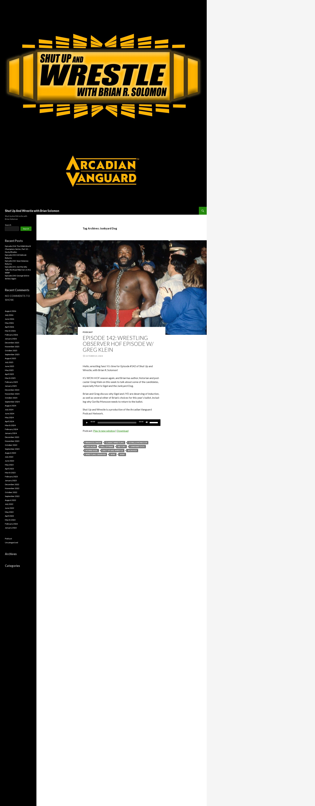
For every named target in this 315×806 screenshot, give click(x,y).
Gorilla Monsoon (138, 442)
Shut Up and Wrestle (112, 450)
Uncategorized (11, 542)
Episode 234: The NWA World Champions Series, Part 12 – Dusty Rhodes (18, 249)
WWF (122, 454)
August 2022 (10, 500)
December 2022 (12, 484)
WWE (112, 454)
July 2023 (9, 457)
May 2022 (9, 512)
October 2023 (11, 445)
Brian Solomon (93, 442)
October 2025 (11, 350)
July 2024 (9, 409)
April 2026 (9, 327)
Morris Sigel (91, 450)
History (122, 446)
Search (8, 225)
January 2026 (11, 338)
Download (122, 430)
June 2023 (9, 461)
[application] (121, 422)
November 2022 (12, 488)
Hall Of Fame (106, 446)
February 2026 (11, 334)
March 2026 (10, 331)
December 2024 (12, 390)
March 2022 (10, 520)
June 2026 (9, 319)
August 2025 (10, 358)
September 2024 (12, 401)
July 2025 (9, 362)
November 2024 (12, 394)
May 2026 (9, 323)
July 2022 (9, 504)
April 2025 (9, 374)
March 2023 (10, 472)
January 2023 (11, 480)
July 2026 (9, 315)
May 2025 (9, 370)
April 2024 (9, 421)
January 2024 (11, 433)
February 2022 (11, 524)
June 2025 (9, 366)
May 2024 (9, 417)
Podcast (88, 332)
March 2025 (10, 378)
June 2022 (9, 508)
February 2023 (11, 476)
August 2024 (10, 405)
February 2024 (11, 429)
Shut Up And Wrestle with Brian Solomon (32, 211)
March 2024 (10, 425)
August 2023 (10, 453)
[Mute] (147, 422)
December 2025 (12, 342)
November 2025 (12, 346)
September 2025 (12, 354)
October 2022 (11, 492)
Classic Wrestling (115, 442)
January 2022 (11, 528)
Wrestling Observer (95, 454)
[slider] (154, 422)
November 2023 (12, 441)
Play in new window (104, 430)
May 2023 (9, 464)
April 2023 (9, 468)
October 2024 (11, 398)
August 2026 (10, 311)
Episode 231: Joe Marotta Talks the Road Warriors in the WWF (18, 270)
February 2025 (11, 382)
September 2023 (12, 449)
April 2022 (9, 516)
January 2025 (11, 386)
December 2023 (12, 437)
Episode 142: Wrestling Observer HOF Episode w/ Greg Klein (118, 343)
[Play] (87, 422)
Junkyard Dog (137, 446)
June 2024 (9, 413)
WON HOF (132, 450)
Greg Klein (90, 446)
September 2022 (12, 496)
